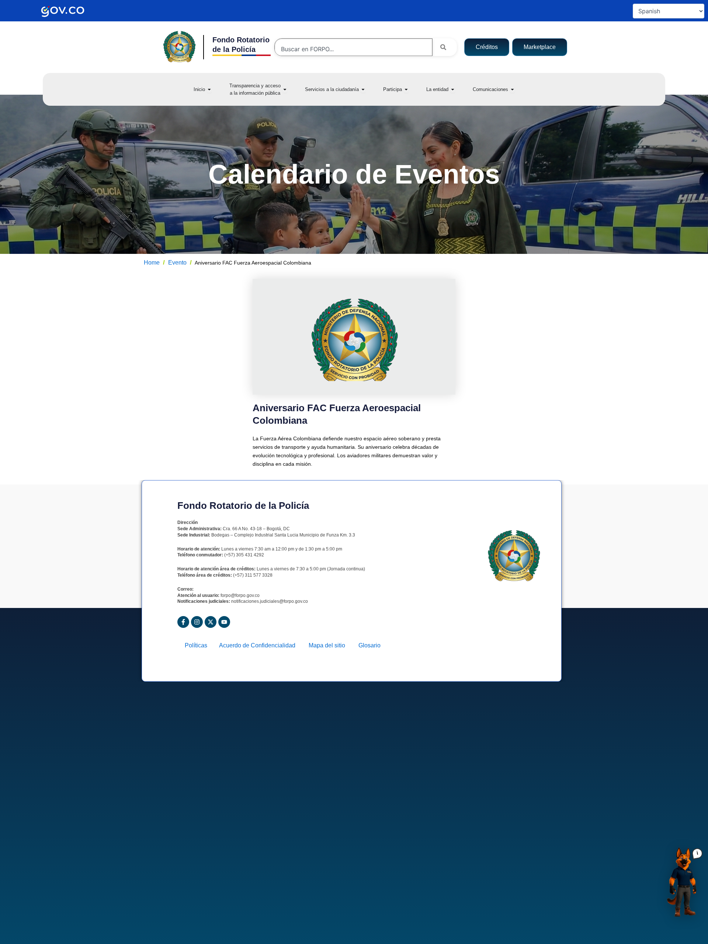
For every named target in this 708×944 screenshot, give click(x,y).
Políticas (198, 645)
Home (152, 262)
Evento (177, 262)
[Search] (445, 47)
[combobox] (353, 49)
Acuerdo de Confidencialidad (260, 645)
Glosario (369, 645)
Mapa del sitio (330, 645)
